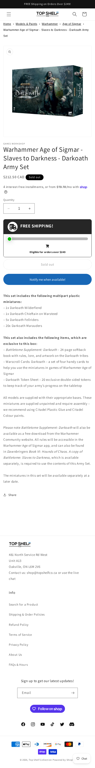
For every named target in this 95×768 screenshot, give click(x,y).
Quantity (8, 200)
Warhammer (50, 24)
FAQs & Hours (18, 665)
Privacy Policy (18, 645)
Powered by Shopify (64, 759)
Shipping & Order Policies (27, 614)
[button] (9, 14)
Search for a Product (23, 604)
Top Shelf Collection (40, 759)
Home (7, 24)
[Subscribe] (73, 693)
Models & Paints (26, 24)
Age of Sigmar (72, 24)
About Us (15, 655)
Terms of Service (20, 635)
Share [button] (12, 495)
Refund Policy (18, 625)
